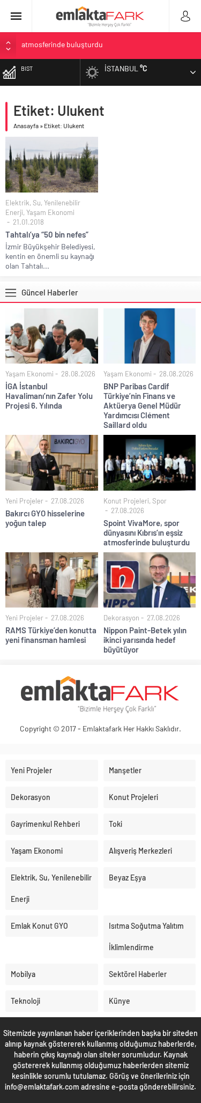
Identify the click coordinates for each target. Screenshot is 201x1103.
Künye (119, 1000)
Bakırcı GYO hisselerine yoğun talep (45, 518)
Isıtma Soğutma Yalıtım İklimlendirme (146, 936)
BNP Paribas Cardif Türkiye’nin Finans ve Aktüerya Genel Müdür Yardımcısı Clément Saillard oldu (142, 405)
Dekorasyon (121, 617)
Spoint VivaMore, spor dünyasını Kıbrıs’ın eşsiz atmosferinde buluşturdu (146, 532)
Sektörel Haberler (138, 974)
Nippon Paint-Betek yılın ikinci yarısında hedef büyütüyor (145, 639)
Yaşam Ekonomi (50, 212)
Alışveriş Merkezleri (140, 850)
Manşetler (125, 770)
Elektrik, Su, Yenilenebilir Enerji (51, 888)
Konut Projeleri (126, 501)
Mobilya (23, 974)
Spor (159, 501)
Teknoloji (25, 1000)
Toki (115, 823)
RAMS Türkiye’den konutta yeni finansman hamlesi (102, 45)
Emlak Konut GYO (39, 925)
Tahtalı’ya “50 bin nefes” (46, 234)
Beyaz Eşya (127, 877)
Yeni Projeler (24, 501)
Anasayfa (26, 125)
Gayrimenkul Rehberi (45, 823)
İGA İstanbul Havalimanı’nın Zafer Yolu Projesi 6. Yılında (49, 395)
